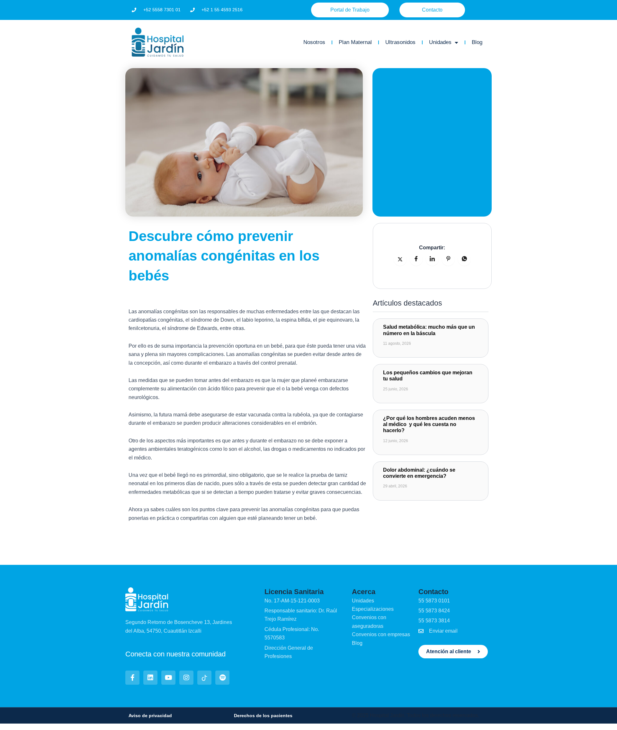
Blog (477, 42)
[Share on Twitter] (400, 259)
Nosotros (314, 42)
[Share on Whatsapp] (464, 259)
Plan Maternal (355, 42)
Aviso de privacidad (150, 715)
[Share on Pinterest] (448, 259)
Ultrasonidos (400, 42)
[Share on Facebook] (416, 259)
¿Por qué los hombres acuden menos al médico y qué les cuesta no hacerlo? (429, 424)
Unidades (440, 42)
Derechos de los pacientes (263, 715)
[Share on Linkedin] (432, 259)
